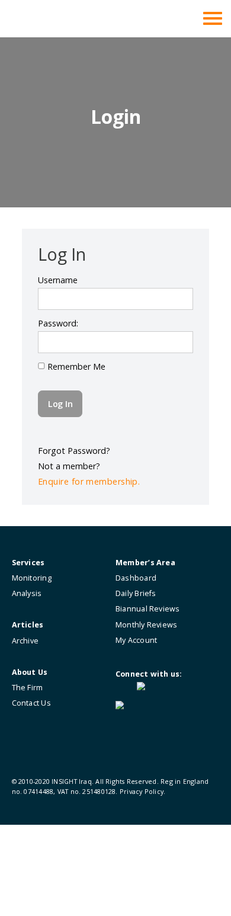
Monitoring (32, 578)
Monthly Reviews (146, 625)
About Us (30, 672)
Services (28, 563)
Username (58, 280)
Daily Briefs (136, 593)
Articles (28, 625)
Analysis (27, 593)
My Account (136, 640)
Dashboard (136, 578)
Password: (58, 323)
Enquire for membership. (89, 481)
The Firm (27, 688)
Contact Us (31, 703)
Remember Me (75, 366)
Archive (25, 641)
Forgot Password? (74, 450)
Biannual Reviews (148, 609)
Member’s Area (145, 563)
